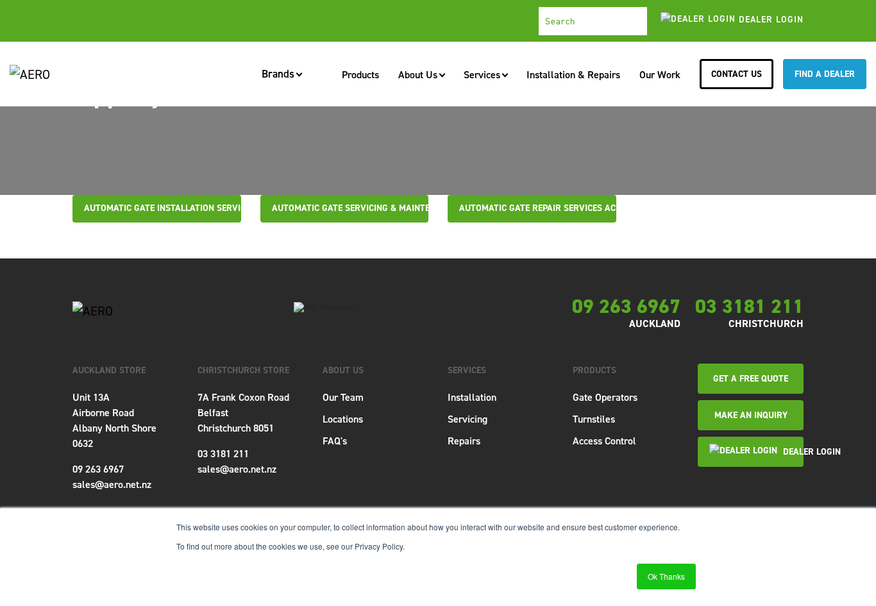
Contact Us (736, 74)
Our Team (343, 397)
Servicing (467, 419)
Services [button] (482, 74)
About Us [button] (417, 74)
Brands (278, 75)
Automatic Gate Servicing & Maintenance (364, 208)
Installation (472, 397)
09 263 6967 (626, 306)
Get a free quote (750, 379)
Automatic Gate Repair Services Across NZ (554, 208)
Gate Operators (605, 397)
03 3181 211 (749, 306)
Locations (343, 419)
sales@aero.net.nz (111, 484)
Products (360, 74)
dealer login (770, 19)
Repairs (464, 441)
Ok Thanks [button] (666, 576)
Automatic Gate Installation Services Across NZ (193, 208)
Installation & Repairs (573, 74)
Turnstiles (594, 419)
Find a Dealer (825, 74)
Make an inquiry (751, 415)
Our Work (659, 74)
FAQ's (335, 441)
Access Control (604, 441)
